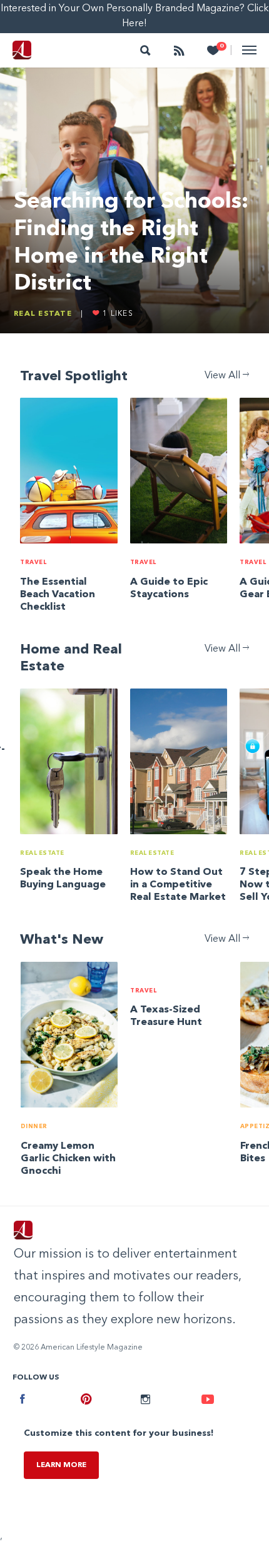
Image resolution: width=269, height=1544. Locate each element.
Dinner (34, 1126)
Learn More (61, 1465)
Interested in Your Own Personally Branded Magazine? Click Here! (135, 16)
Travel (33, 562)
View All (224, 376)
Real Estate (43, 314)
